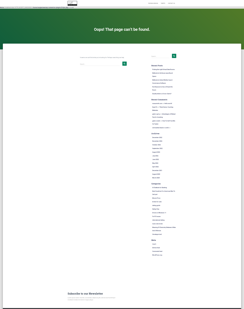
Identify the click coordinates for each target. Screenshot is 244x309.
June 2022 (155, 159)
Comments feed (157, 251)
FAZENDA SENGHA (153, 3)
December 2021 (157, 170)
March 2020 (156, 178)
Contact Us (171, 3)
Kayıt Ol (154, 107)
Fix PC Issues (156, 216)
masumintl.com (157, 103)
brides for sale (157, 201)
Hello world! (168, 103)
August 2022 (156, 152)
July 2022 (155, 156)
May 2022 (155, 163)
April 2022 (155, 167)
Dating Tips (155, 209)
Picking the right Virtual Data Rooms (163, 69)
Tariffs (163, 3)
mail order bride (157, 224)
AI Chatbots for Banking (159, 187)
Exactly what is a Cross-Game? (161, 93)
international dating (158, 220)
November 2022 (157, 141)
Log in (154, 244)
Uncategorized (157, 234)
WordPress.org (157, 255)
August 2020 (156, 174)
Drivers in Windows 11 (159, 213)
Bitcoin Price (156, 198)
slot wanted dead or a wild (160, 127)
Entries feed (156, 247)
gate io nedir (156, 121)
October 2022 (156, 145)
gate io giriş (156, 114)
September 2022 (157, 148)
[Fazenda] (72, 3)
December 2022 (157, 137)
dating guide (156, 205)
